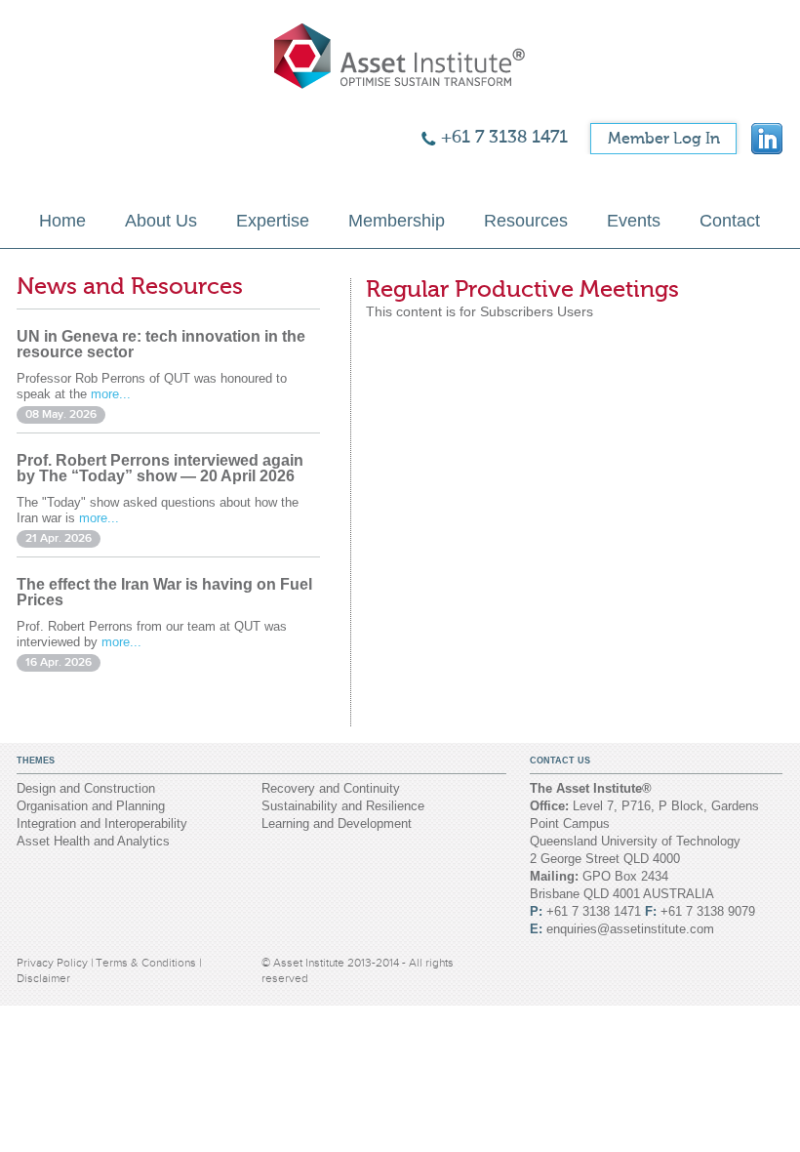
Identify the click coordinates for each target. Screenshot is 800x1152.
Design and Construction (86, 788)
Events (633, 220)
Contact (730, 220)
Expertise (272, 220)
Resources (526, 220)
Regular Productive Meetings (522, 289)
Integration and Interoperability (102, 823)
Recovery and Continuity (330, 788)
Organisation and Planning (91, 806)
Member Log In (664, 138)
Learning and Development (336, 823)
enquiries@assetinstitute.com (630, 929)
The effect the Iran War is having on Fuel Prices (164, 592)
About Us (161, 220)
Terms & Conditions (147, 962)
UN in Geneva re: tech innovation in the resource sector (161, 344)
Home (62, 220)
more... (111, 394)
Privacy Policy (54, 962)
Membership (396, 220)
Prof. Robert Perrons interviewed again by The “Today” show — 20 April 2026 (160, 468)
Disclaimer (43, 978)
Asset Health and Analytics (93, 841)
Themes (36, 760)
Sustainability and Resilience (342, 806)
